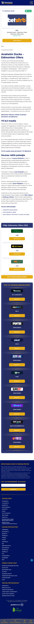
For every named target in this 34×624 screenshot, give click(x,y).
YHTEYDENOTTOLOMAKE (21, 600)
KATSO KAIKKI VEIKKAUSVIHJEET (17, 277)
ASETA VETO (17, 40)
